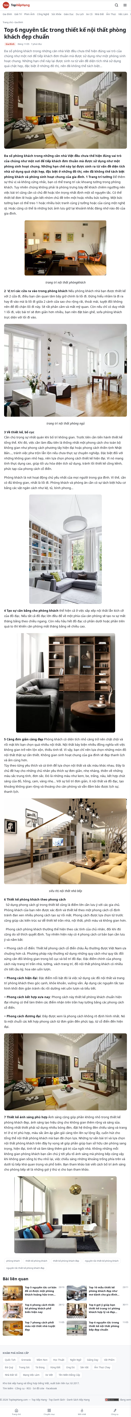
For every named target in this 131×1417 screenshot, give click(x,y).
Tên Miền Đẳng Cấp (69, 1374)
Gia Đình (7, 14)
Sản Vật (84, 1367)
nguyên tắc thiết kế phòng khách (102, 1260)
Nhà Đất (99, 14)
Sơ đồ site (38, 1388)
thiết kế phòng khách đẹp (66, 1260)
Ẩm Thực (111, 14)
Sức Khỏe (56, 14)
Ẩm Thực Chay (102, 1367)
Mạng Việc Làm (31, 1374)
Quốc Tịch (10, 1359)
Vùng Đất (55, 1367)
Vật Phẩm (109, 1359)
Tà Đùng (40, 1367)
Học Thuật (58, 1359)
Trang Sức (24, 1367)
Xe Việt (49, 1374)
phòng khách (13, 1260)
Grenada (26, 1359)
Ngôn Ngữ (75, 1359)
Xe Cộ (89, 14)
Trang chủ (8, 22)
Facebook (51, 1388)
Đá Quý (9, 1367)
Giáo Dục (69, 14)
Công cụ (20, 1388)
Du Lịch (80, 14)
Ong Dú (70, 1367)
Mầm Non (42, 1359)
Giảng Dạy (92, 1359)
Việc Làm (123, 14)
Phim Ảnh (29, 14)
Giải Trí (18, 14)
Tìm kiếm (8, 1388)
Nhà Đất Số (11, 1374)
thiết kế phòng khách (36, 1260)
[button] (116, 5)
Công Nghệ (43, 14)
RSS (29, 1388)
